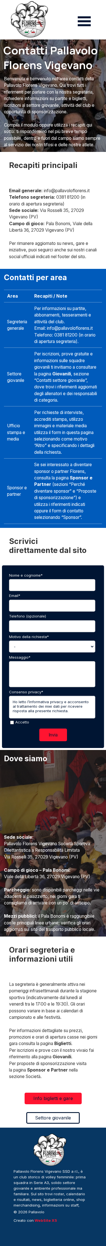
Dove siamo (25, 758)
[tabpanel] (53, 112)
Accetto (22, 722)
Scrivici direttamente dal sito (47, 546)
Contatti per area (35, 277)
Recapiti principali (43, 165)
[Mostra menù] (84, 21)
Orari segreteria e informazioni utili (43, 954)
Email (14, 595)
